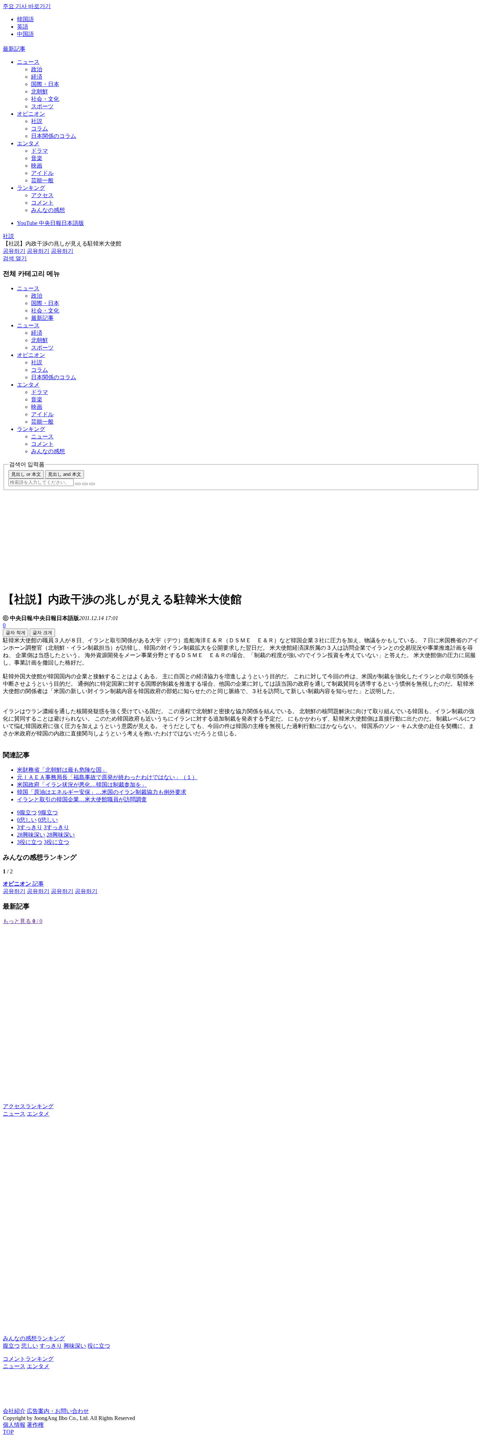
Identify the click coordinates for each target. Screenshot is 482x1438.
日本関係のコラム (53, 136)
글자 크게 (42, 632)
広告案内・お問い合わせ (58, 1411)
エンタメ (28, 143)
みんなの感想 (48, 210)
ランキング (31, 188)
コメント (42, 203)
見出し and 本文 (64, 474)
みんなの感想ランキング (34, 1338)
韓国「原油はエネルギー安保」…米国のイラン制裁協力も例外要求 (101, 792)
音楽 (36, 158)
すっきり (51, 1346)
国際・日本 (45, 84)
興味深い (75, 1346)
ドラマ (39, 151)
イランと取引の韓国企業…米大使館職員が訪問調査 (82, 799)
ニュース (28, 62)
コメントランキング (28, 1359)
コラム (39, 129)
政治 (36, 69)
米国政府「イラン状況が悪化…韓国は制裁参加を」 (82, 785)
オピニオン (31, 114)
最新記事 (14, 49)
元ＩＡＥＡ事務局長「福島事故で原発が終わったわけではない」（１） (107, 777)
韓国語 (25, 19)
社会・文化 (45, 99)
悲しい (29, 1346)
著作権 (35, 1425)
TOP (8, 1432)
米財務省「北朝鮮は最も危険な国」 (62, 770)
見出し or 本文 (26, 474)
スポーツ (42, 106)
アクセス (42, 195)
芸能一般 (42, 180)
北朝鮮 (39, 92)
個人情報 (14, 1425)
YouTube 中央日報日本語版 (50, 223)
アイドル (42, 173)
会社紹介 (14, 1411)
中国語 (25, 34)
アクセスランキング (28, 1106)
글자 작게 (15, 632)
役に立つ (99, 1346)
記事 (23, 884)
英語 (22, 27)
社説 (36, 121)
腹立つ (11, 1346)
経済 (36, 77)
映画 (36, 166)
